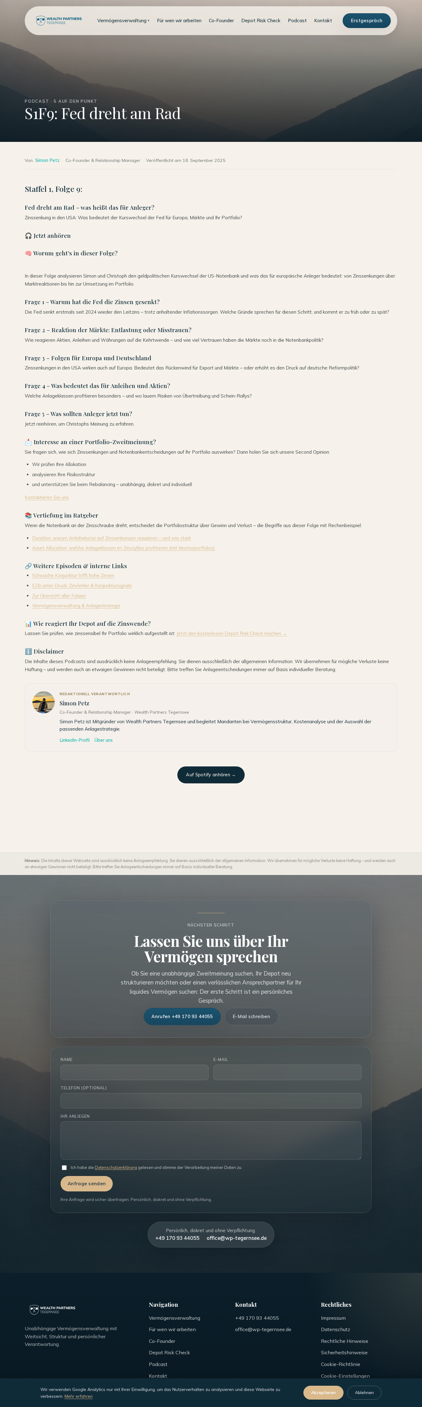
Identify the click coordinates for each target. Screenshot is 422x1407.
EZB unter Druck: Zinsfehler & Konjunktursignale (82, 585)
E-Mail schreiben (251, 1016)
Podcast (297, 20)
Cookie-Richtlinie (340, 1364)
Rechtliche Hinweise (344, 1341)
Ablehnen (364, 1392)
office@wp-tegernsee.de (237, 1238)
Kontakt (323, 20)
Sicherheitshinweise (344, 1352)
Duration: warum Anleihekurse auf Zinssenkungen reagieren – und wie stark (111, 538)
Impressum (333, 1318)
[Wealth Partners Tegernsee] (59, 21)
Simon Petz (47, 160)
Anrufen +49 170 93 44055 (182, 1016)
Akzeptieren (323, 1392)
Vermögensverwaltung (123, 20)
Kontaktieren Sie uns (47, 497)
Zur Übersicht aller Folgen (59, 596)
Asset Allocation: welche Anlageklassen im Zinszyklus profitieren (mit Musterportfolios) (123, 548)
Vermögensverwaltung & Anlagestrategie (76, 606)
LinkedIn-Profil (75, 740)
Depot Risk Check (261, 20)
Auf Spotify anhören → (211, 775)
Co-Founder (221, 20)
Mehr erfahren (79, 1396)
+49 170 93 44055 (177, 1238)
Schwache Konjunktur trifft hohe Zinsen (73, 575)
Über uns (104, 740)
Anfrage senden (87, 1183)
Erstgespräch (367, 20)
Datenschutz (335, 1329)
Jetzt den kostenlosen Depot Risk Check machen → (231, 633)
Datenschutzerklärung (116, 1167)
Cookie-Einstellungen (345, 1376)
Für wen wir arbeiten (179, 20)
